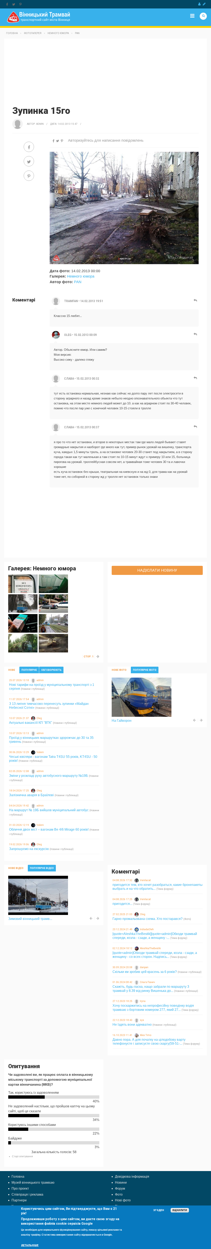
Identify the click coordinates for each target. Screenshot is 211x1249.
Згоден (158, 1210)
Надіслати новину (157, 570)
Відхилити (179, 1210)
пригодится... (122, 903)
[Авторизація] (199, 4)
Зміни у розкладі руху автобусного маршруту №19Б (48, 775)
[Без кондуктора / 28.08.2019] (23, 583)
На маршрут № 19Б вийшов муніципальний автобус (49, 810)
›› (98, 656)
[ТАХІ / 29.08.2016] (53, 603)
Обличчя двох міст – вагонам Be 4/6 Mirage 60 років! (49, 829)
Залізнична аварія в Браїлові (31, 795)
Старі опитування (22, 1156)
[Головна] (38, 17)
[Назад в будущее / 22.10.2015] (53, 623)
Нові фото (123, 1200)
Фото (119, 1194)
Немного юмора (58, 33)
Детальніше (30, 1245)
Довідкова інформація (132, 1176)
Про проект (20, 1188)
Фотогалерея (32, 33)
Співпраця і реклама (27, 1194)
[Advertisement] (105, 71)
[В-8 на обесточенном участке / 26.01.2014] (53, 643)
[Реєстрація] (204, 4)
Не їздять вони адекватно (132, 1024)
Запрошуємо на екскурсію (29, 849)
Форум (120, 1188)
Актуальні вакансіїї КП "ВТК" (30, 722)
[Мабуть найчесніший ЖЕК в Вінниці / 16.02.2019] (53, 583)
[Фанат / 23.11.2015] (23, 623)
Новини (121, 1182)
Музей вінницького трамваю (33, 1182)
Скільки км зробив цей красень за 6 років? (145, 972)
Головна (12, 33)
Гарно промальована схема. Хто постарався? (148, 919)
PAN (77, 33)
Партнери (19, 1200)
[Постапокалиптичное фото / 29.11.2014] (23, 643)
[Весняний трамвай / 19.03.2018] (23, 603)
